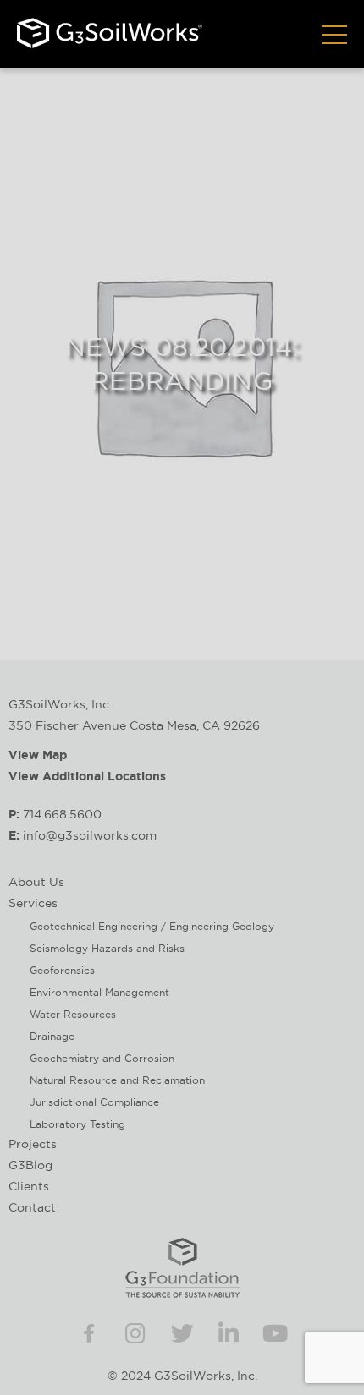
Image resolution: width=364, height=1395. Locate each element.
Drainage (52, 1036)
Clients (28, 1186)
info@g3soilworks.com (90, 835)
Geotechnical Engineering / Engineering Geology (152, 926)
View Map (37, 755)
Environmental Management (99, 992)
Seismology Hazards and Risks (107, 948)
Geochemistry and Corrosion (102, 1058)
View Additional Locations (87, 776)
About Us (36, 882)
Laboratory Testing (77, 1124)
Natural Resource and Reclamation (117, 1080)
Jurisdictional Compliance (94, 1102)
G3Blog (30, 1165)
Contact (32, 1207)
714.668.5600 (62, 814)
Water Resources (73, 1014)
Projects (32, 1144)
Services (33, 903)
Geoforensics (62, 970)
